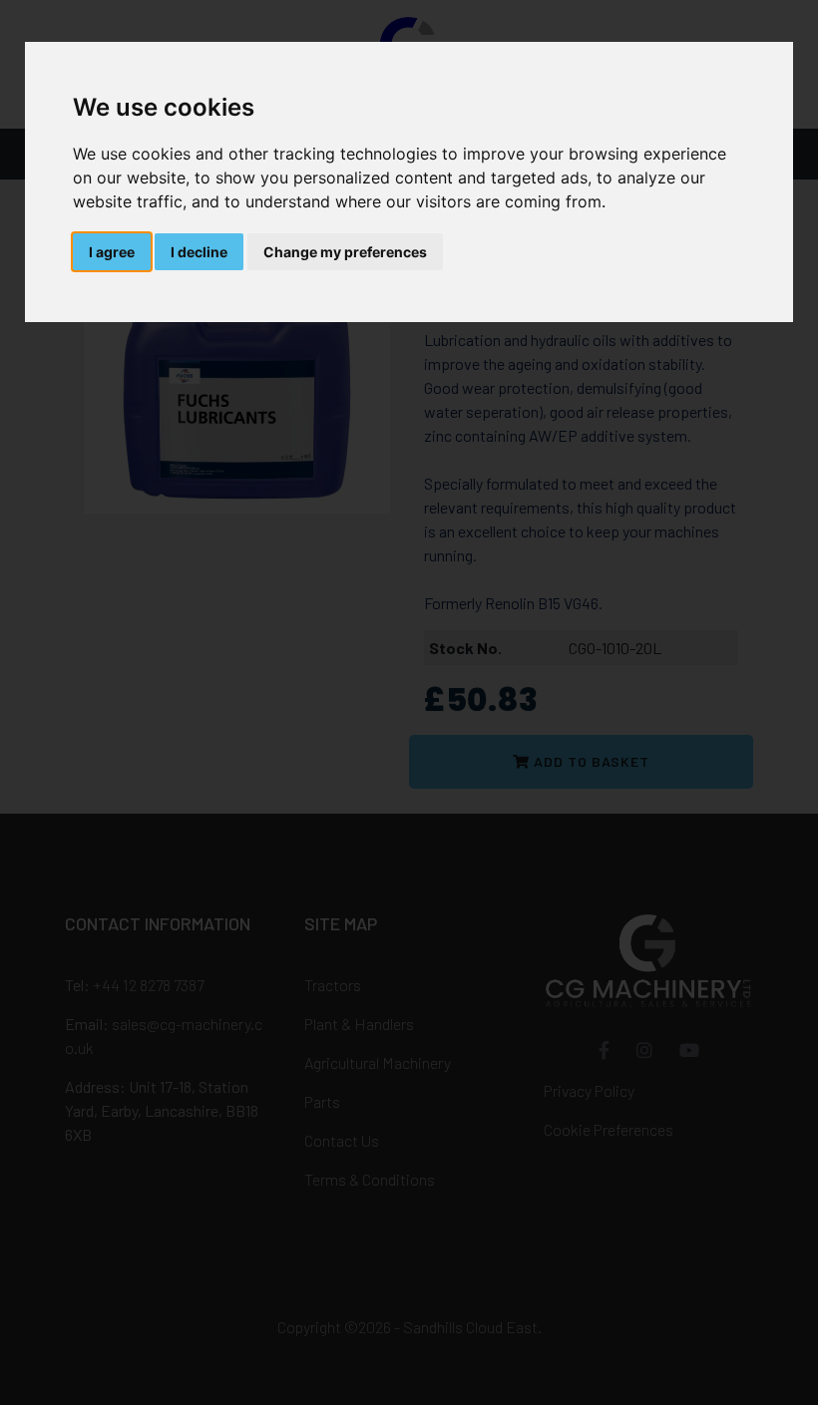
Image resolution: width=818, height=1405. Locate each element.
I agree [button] (112, 251)
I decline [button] (199, 251)
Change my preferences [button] (345, 251)
